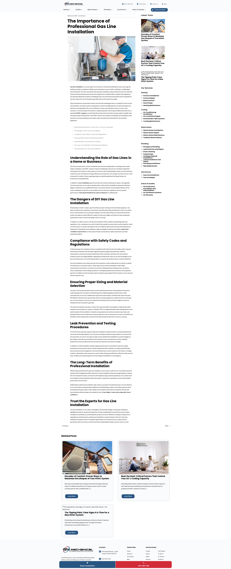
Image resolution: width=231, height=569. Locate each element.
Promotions (130, 556)
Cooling (144, 110)
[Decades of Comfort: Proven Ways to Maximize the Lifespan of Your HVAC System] (87, 442)
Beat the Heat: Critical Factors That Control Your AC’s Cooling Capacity (152, 63)
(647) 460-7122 (106, 559)
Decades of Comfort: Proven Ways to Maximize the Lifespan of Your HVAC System (152, 37)
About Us (129, 553)
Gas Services (82, 15)
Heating (144, 93)
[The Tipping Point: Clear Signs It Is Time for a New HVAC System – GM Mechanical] (153, 72)
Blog (128, 559)
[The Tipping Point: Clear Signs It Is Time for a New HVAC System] (87, 507)
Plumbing (145, 144)
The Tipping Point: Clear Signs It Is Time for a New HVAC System (152, 79)
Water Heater (146, 127)
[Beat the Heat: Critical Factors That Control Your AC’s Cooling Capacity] (144, 442)
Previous (65, 426)
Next (166, 426)
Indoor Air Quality (148, 184)
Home (128, 551)
